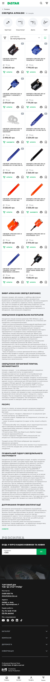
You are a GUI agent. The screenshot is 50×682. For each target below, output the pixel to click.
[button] (4, 49)
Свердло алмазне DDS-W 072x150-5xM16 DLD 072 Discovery (12, 130)
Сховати (5, 529)
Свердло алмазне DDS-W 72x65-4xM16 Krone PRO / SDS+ (35, 270)
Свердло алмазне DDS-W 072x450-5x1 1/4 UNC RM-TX (13, 164)
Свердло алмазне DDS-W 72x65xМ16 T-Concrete (35, 59)
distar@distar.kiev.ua (9, 596)
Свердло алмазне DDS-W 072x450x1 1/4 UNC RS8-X (35, 199)
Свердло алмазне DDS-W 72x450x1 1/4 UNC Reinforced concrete (12, 270)
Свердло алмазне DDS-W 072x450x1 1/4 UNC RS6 (12, 199)
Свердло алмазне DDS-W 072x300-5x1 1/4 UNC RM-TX (36, 129)
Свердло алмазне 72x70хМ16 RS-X (10, 59)
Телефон (7, 550)
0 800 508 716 (7, 594)
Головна (7, 9)
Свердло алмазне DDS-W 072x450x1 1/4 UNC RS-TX (35, 164)
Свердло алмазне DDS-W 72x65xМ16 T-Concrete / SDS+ (12, 95)
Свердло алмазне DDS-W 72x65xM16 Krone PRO (35, 94)
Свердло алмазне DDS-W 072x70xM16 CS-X (12, 234)
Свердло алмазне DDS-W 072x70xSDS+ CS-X (35, 234)
